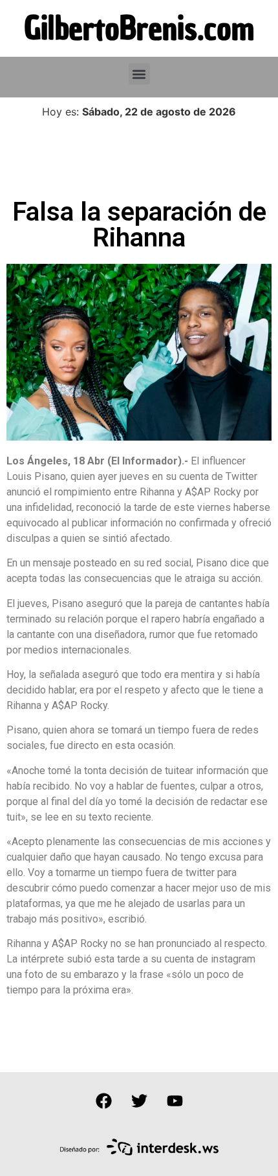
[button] (139, 74)
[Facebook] (103, 1101)
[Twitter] (139, 1101)
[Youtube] (174, 1101)
